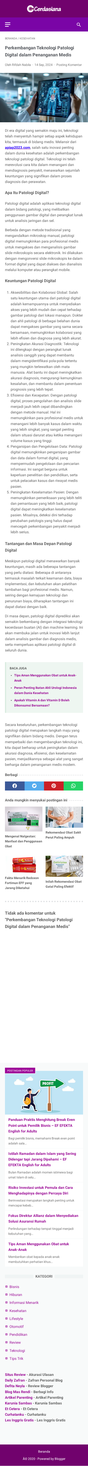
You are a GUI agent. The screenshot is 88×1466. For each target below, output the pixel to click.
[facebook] (15, 786)
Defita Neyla (15, 1386)
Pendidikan (18, 1334)
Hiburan (15, 1295)
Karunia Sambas (18, 1403)
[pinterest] (54, 786)
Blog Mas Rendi (17, 1392)
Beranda (44, 1451)
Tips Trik (16, 1358)
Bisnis (14, 1287)
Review (15, 1342)
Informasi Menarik (24, 1302)
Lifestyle (16, 1319)
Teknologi (17, 1350)
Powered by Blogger (51, 1459)
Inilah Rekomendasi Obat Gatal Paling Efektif (64, 884)
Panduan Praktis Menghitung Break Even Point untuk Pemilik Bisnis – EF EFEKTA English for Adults (41, 1125)
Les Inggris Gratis (19, 1420)
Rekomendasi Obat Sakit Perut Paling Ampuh (63, 835)
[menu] (7, 24)
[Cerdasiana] (44, 8)
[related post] (23, 819)
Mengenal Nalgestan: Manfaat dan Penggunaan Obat (23, 841)
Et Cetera (12, 1409)
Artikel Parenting (18, 1397)
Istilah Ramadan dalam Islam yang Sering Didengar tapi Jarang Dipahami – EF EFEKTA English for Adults (42, 1159)
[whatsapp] (73, 786)
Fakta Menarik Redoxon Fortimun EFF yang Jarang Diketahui (22, 883)
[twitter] (34, 786)
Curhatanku (14, 1414)
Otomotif (16, 1326)
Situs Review (15, 1374)
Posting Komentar (69, 65)
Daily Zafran (15, 1380)
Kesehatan (17, 1311)
